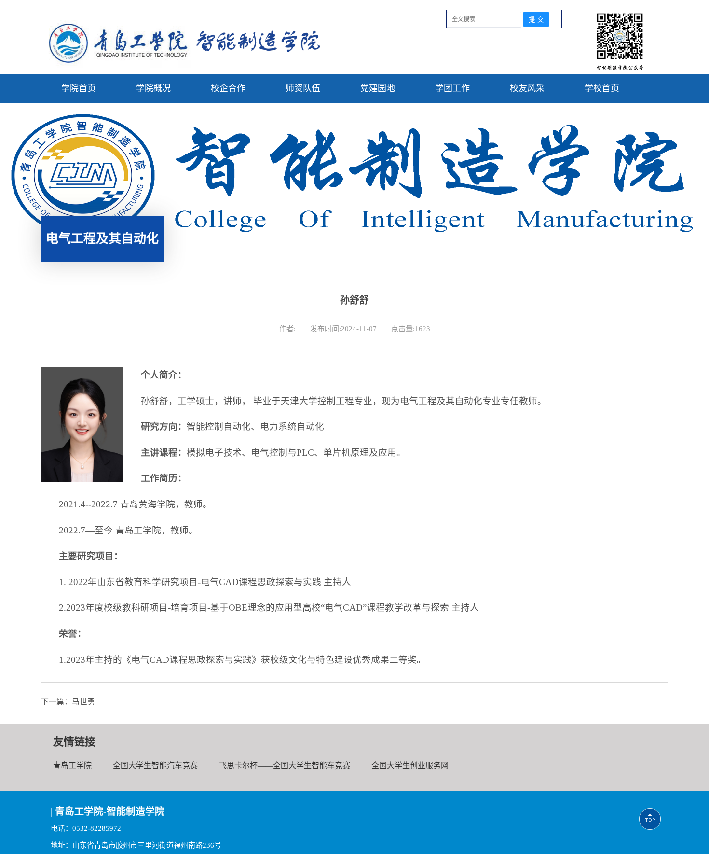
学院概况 (153, 88)
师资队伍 (303, 88)
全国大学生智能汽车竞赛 (155, 765)
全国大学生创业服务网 (410, 765)
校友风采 (527, 88)
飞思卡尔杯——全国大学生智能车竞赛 (284, 765)
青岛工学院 (72, 765)
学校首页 (602, 88)
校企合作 (228, 88)
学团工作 (452, 88)
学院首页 (78, 88)
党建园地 (377, 88)
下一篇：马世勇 (68, 702)
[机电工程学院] (184, 65)
